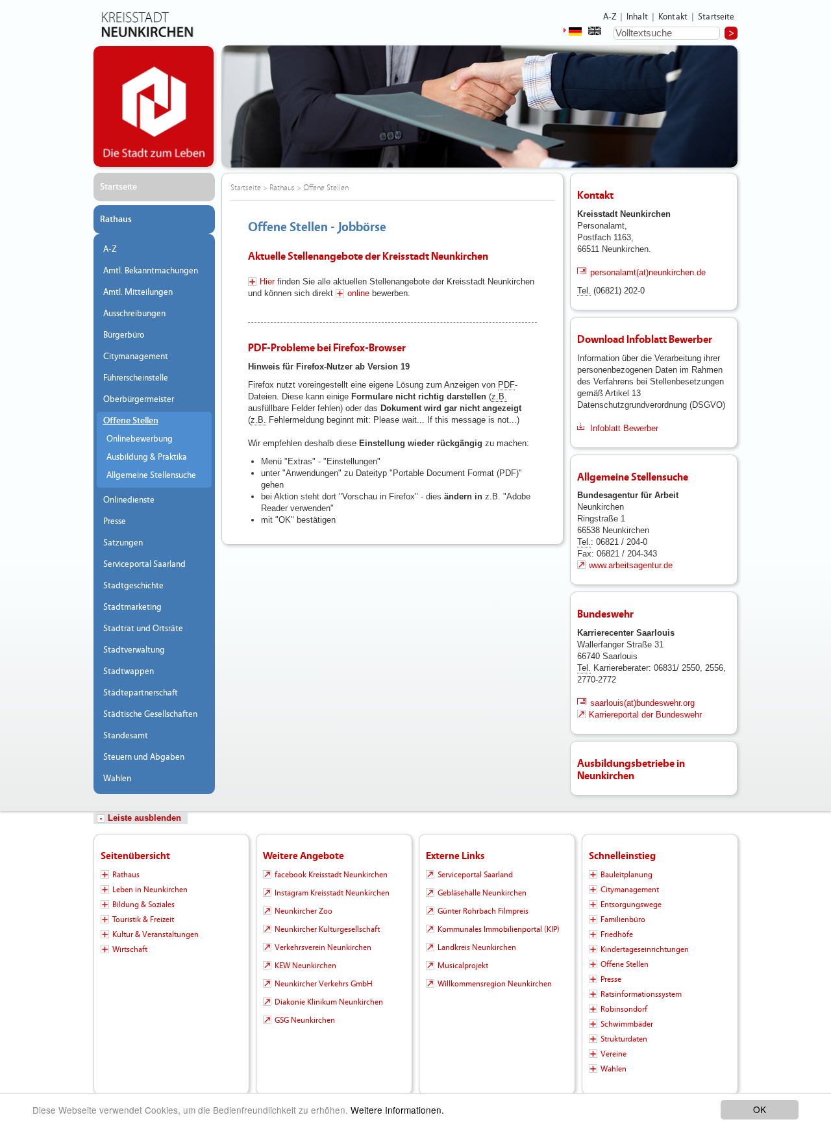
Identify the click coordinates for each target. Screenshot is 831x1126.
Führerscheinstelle (135, 378)
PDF (506, 385)
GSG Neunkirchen (305, 1020)
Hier (267, 281)
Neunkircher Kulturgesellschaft (327, 929)
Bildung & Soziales (143, 904)
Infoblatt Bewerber (624, 428)
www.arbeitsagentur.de (631, 565)
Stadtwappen (128, 671)
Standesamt (125, 736)
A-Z (609, 17)
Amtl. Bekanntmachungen (150, 271)
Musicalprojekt (463, 965)
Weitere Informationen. (397, 1109)
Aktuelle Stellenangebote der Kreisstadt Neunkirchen (368, 256)
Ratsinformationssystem (641, 994)
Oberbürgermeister (138, 399)
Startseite (716, 17)
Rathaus (116, 219)
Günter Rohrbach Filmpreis (483, 911)
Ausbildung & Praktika (146, 457)
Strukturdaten (624, 1039)
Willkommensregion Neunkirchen (495, 983)
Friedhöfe (617, 934)
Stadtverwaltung (134, 650)
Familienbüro (623, 919)
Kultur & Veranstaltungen (155, 934)
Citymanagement (135, 356)
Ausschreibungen (134, 313)
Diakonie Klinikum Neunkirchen (329, 1002)
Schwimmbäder (627, 1024)
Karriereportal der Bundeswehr (645, 714)
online (358, 293)
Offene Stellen (130, 421)
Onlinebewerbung (139, 439)
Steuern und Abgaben (143, 757)
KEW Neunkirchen (305, 965)
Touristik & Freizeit (143, 919)
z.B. (499, 396)
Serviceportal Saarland (144, 564)
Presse (114, 521)
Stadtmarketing (132, 607)
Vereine (613, 1053)
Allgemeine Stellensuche (151, 475)
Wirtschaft (129, 949)
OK (759, 1109)
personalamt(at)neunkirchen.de (648, 272)
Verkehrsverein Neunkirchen (323, 947)
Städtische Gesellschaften (150, 714)
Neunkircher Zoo (303, 911)
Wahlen (117, 778)
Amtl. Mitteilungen (138, 292)
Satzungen (123, 543)
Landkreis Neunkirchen (477, 947)
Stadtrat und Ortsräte (143, 628)
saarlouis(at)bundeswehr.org (642, 703)
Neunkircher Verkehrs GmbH (324, 983)
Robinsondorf (624, 1009)
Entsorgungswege (631, 904)
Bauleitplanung (626, 874)
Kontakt (673, 17)
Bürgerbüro (123, 335)
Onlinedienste (129, 500)
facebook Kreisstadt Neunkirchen (331, 874)
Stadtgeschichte (133, 586)
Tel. (584, 290)
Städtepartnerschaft (140, 693)
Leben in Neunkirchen (150, 889)
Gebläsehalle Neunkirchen (482, 892)
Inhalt (637, 17)
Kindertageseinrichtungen (645, 949)
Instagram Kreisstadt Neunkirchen (332, 892)
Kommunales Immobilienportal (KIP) (499, 929)
